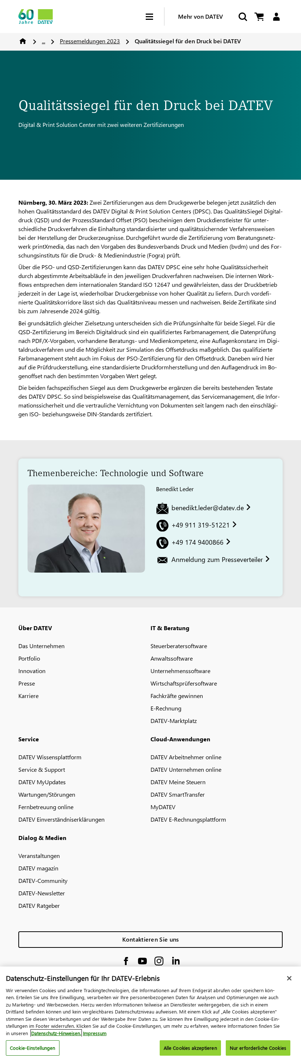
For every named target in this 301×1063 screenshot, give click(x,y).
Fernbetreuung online (45, 807)
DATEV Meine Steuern (178, 782)
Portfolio (29, 658)
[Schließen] (289, 978)
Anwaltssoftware (171, 658)
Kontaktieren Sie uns (150, 939)
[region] (150, 1015)
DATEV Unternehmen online (185, 769)
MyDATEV (162, 807)
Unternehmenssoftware (180, 671)
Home (22, 41)
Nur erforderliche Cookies (258, 1048)
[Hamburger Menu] (155, 16)
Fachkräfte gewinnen (176, 695)
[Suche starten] (242, 16)
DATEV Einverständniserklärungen (61, 819)
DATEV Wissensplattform (49, 757)
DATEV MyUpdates (42, 782)
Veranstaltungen (39, 855)
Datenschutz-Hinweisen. (56, 1033)
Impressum (94, 1033)
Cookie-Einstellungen (32, 1048)
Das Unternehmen (41, 646)
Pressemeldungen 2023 (90, 41)
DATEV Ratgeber (39, 905)
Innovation (32, 671)
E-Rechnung (165, 708)
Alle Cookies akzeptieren (190, 1048)
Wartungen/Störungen (46, 794)
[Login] (276, 16)
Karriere (28, 695)
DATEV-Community (43, 880)
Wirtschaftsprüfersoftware (183, 683)
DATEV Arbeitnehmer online (185, 757)
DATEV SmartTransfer (177, 794)
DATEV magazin (38, 868)
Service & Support (41, 769)
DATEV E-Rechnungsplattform (188, 819)
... (43, 41)
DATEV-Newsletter (41, 893)
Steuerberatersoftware (178, 646)
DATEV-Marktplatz (173, 720)
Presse (26, 683)
